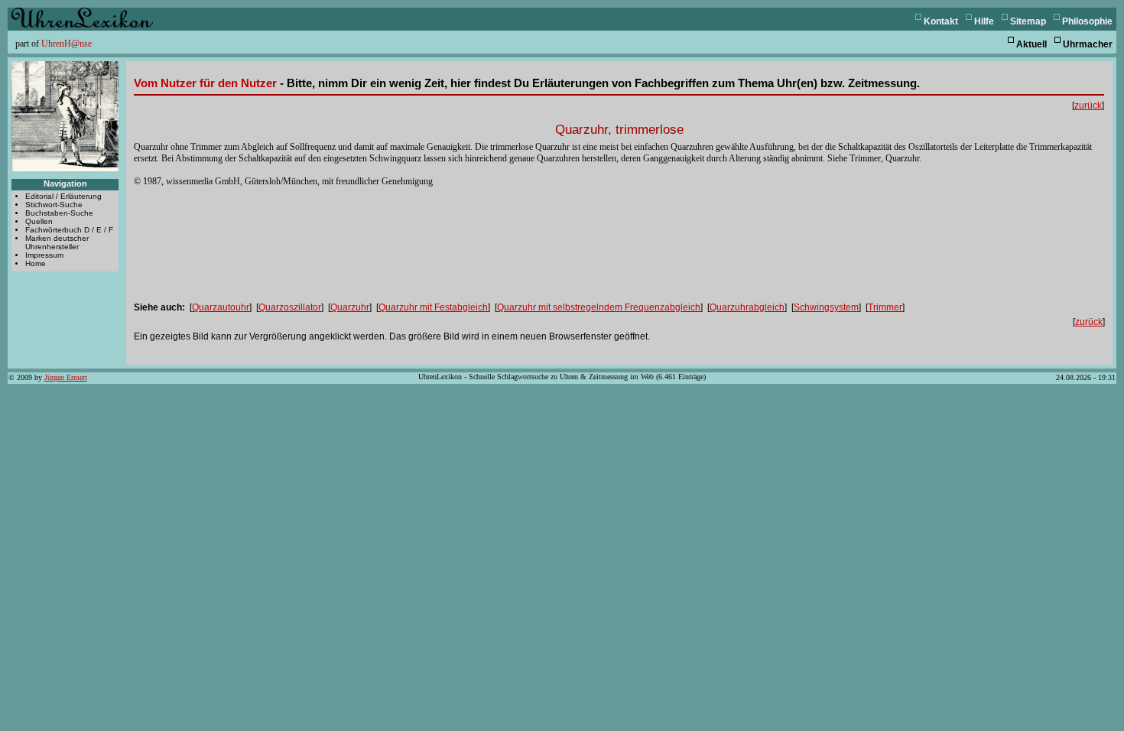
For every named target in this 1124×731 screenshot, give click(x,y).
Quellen (39, 221)
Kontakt (941, 21)
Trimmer (885, 307)
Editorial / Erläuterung (63, 196)
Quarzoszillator (289, 307)
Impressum (44, 255)
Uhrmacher (1088, 44)
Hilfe (984, 21)
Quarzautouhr (220, 307)
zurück (1088, 105)
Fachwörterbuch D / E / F (69, 230)
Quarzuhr (349, 307)
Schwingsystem (826, 307)
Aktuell (1031, 44)
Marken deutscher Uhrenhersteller (57, 242)
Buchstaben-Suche (59, 213)
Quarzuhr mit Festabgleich (433, 307)
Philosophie (1087, 21)
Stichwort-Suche (54, 204)
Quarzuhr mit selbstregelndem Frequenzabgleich (598, 307)
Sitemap (1028, 21)
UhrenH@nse (66, 43)
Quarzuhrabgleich (747, 307)
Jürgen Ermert (65, 377)
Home (35, 263)
